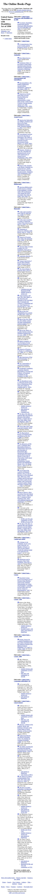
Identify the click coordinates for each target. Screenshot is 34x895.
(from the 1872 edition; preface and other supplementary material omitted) (24, 321)
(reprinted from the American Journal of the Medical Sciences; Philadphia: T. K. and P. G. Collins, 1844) (25, 644)
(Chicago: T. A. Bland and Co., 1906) (24, 350)
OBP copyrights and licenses (17, 893)
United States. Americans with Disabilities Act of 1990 (23, 18)
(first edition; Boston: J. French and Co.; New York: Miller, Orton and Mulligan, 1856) (25, 417)
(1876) (24, 45)
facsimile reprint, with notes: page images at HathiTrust (27, 630)
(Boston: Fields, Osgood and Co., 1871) (24, 263)
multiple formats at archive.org (26, 293)
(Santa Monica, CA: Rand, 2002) (24, 138)
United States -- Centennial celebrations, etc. (22, 680)
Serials (20, 884)
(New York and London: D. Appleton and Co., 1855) (24, 384)
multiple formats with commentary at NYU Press (27, 670)
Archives (19, 886)
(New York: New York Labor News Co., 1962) (24, 779)
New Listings (16, 882)
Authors (24, 882)
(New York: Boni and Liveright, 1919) (25, 427)
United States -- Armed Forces (22, 116)
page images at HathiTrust (25, 409)
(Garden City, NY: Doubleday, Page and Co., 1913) (25, 249)
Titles (29, 882)
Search (9, 882)
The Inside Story (28, 886)
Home (4, 882)
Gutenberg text (25, 412)
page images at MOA (27, 775)
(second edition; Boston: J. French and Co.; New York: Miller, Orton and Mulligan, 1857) (25, 527)
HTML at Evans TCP (27, 522)
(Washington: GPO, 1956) (25, 100)
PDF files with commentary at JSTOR (25, 675)
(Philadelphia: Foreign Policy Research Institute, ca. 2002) (25, 124)
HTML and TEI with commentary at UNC (27, 519)
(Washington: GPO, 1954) (25, 170)
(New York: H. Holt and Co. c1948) (24, 213)
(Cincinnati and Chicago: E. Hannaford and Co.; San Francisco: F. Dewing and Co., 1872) (25, 301)
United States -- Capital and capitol (22, 538)
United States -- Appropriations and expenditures (22, 78)
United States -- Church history (22, 701)
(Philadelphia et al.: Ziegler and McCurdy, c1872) (24, 313)
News (8, 886)
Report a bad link (21, 878)
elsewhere (9, 32)
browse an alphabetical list (16, 11)
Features (13, 886)
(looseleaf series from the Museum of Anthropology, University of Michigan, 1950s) (24, 66)
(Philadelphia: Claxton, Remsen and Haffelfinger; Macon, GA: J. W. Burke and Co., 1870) (24, 454)
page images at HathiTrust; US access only (25, 811)
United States (8, 38)
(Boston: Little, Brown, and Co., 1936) (25, 230)
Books (3, 886)
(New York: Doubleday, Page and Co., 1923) (24, 562)
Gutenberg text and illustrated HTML (26, 289)
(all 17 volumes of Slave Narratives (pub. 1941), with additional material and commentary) (25, 497)
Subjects (14, 884)
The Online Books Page (17, 4)
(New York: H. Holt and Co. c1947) (25, 222)
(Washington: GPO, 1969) (24, 153)
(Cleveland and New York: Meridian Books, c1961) (25, 749)
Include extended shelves (24, 10)
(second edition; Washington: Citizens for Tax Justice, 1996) (24, 86)
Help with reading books (8, 878)
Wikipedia (4, 31)
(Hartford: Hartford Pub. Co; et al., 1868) (25, 333)
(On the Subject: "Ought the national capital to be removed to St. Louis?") (24, 547)
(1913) (24, 269)
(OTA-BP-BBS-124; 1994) (25, 26)
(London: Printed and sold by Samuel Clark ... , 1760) (25, 478)
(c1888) (24, 435)
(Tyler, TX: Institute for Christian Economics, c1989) (24, 739)
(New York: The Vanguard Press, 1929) (24, 238)
